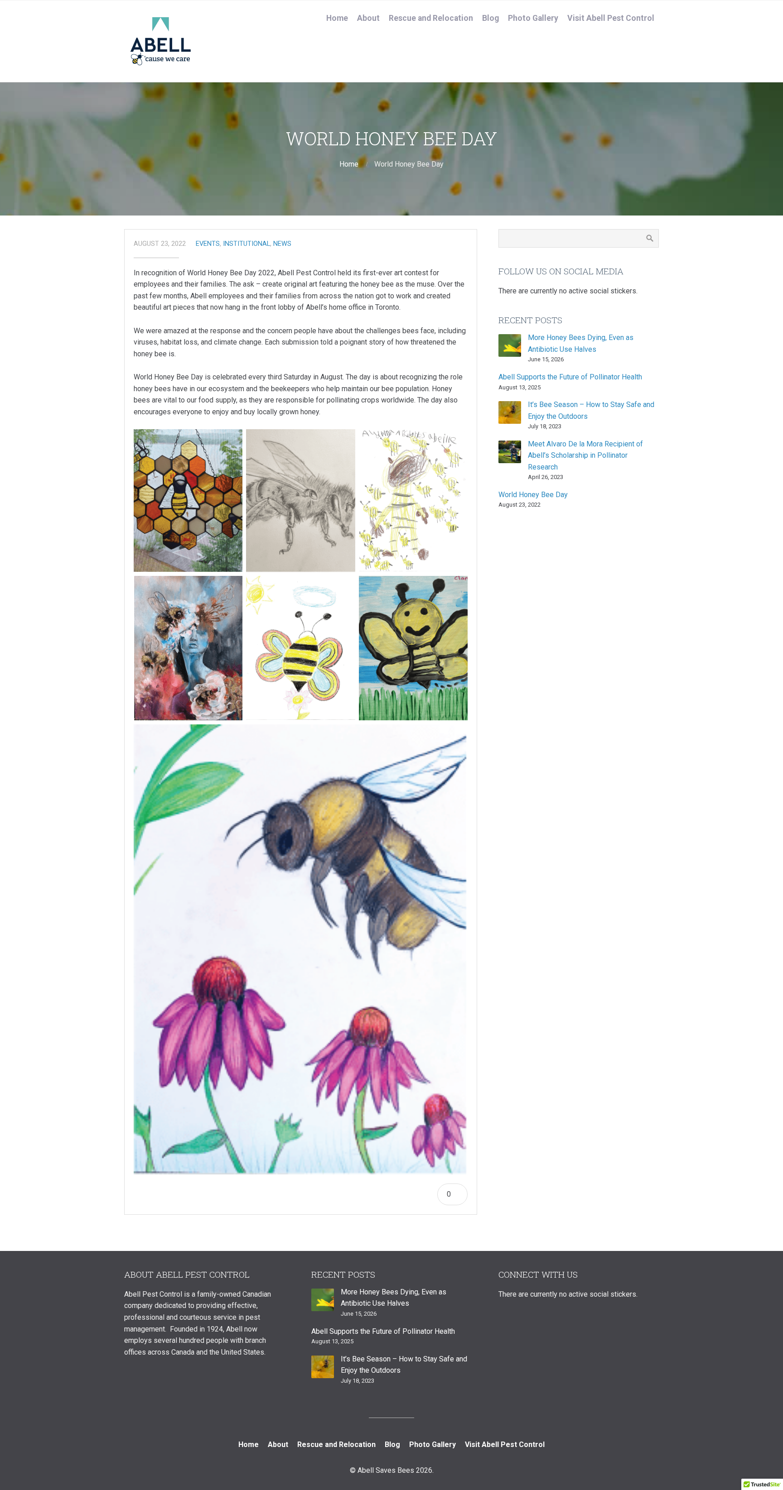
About (368, 18)
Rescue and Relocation (431, 18)
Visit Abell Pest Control (610, 18)
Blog (490, 18)
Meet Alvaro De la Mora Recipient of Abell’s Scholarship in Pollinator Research (585, 455)
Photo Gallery (533, 18)
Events (208, 244)
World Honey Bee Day (533, 494)
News (282, 244)
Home (337, 18)
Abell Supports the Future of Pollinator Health (570, 377)
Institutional (246, 244)
